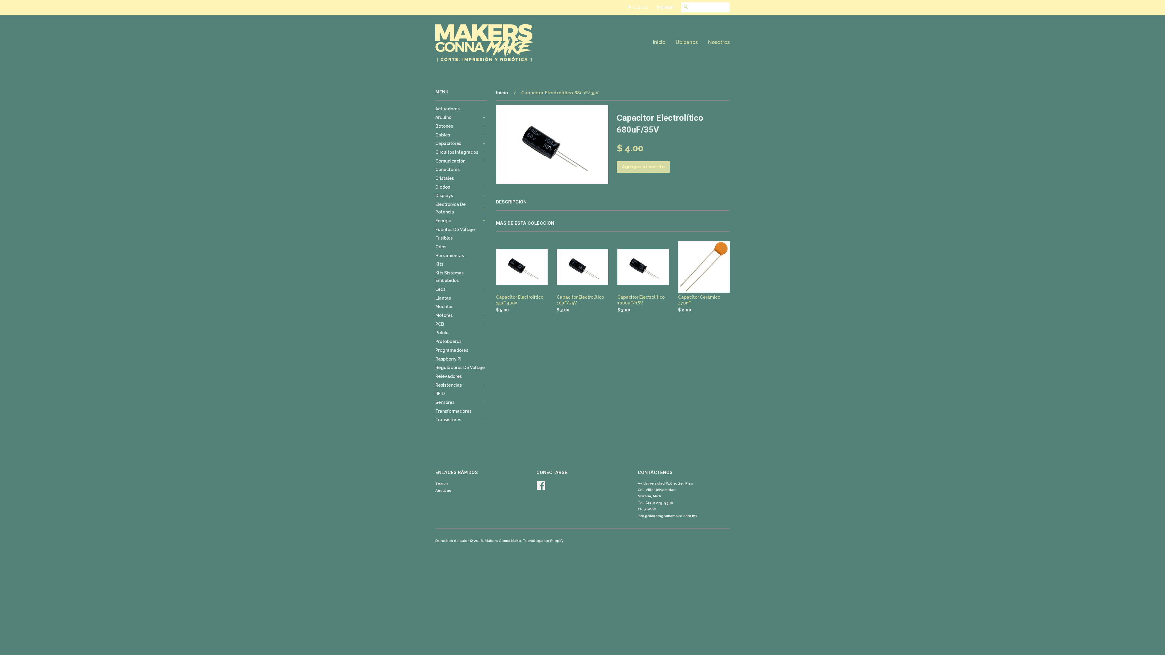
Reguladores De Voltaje (460, 367)
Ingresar (665, 7)
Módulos (444, 306)
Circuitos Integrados (456, 152)
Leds (440, 289)
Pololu (442, 332)
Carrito (640, 7)
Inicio (659, 42)
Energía (443, 220)
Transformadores (453, 411)
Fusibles (444, 238)
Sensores (444, 402)
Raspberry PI (448, 359)
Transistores (448, 419)
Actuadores (447, 108)
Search (441, 483)
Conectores (447, 169)
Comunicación (450, 161)
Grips (440, 246)
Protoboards (448, 341)
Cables (442, 135)
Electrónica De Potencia (450, 208)
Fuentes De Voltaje (455, 229)
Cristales (444, 178)
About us (443, 491)
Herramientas (449, 255)
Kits (439, 264)
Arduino (443, 117)
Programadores (451, 350)
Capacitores (448, 143)
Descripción (511, 202)
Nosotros (719, 42)
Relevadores (448, 376)
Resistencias (448, 385)
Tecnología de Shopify (543, 541)
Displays (444, 195)
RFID (440, 393)
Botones (444, 126)
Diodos (442, 187)
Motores (444, 315)
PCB (439, 324)
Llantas (443, 298)
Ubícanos (687, 42)
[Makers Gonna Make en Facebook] (540, 487)
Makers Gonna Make (503, 541)
